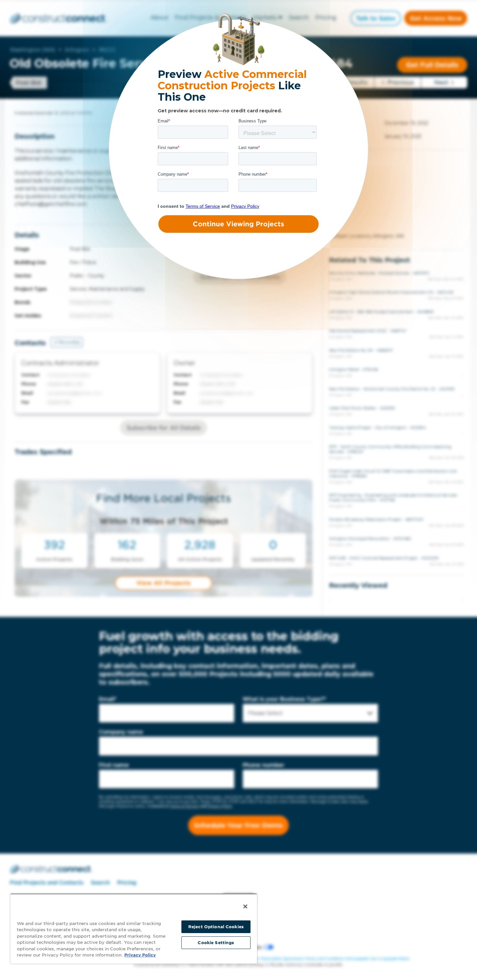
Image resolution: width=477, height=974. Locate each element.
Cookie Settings (216, 942)
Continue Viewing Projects (238, 224)
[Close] (245, 906)
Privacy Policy (140, 955)
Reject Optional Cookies (216, 926)
